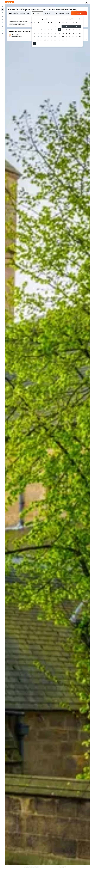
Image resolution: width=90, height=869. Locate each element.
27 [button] (44, 40)
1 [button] (51, 26)
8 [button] (51, 30)
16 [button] (55, 33)
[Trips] (2, 26)
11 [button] (38, 33)
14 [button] (48, 33)
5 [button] (41, 30)
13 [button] (44, 33)
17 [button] (34, 36)
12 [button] (41, 33)
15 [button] (51, 33)
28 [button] (48, 40)
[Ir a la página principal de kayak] (9, 2)
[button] (2, 2)
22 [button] (51, 36)
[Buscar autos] (2, 12)
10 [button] (34, 33)
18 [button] (38, 36)
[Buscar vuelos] (2, 6)
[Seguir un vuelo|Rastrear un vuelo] (2, 19)
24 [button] (34, 40)
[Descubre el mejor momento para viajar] (2, 22)
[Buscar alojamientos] (2, 9)
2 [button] (66, 26)
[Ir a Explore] (2, 16)
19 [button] (41, 36)
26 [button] (41, 40)
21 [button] (48, 36)
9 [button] (66, 30)
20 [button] (45, 36)
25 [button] (38, 40)
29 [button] (51, 40)
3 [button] (34, 30)
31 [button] (34, 43)
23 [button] (55, 36)
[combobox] (21, 13)
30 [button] (55, 40)
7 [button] (48, 30)
